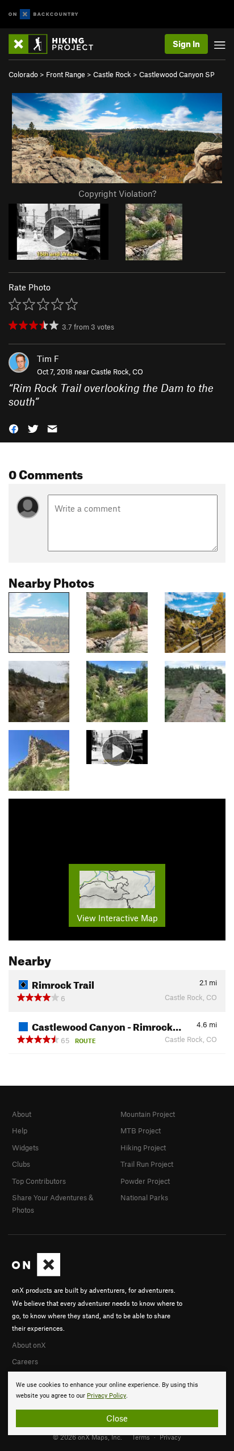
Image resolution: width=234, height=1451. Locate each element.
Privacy (170, 1437)
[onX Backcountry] (43, 14)
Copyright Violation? (117, 193)
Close (117, 1418)
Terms (141, 1437)
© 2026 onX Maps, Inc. (87, 1437)
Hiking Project (143, 1147)
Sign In (186, 44)
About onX (29, 1344)
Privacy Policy (106, 1395)
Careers (25, 1361)
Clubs (21, 1164)
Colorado (23, 74)
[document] (117, 1403)
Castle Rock (112, 74)
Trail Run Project (146, 1164)
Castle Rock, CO (117, 371)
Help (19, 1130)
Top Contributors (39, 1181)
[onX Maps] (36, 1273)
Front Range (65, 74)
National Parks (144, 1197)
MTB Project (140, 1130)
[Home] (57, 44)
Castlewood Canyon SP (177, 74)
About (21, 1114)
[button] (14, 428)
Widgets (25, 1147)
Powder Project (145, 1181)
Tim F (48, 358)
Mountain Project (147, 1114)
